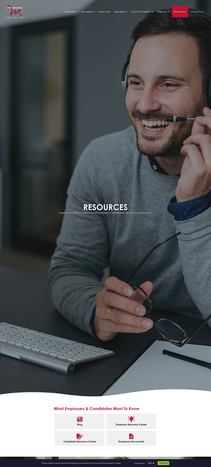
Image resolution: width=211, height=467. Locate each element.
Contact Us (197, 12)
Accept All (163, 463)
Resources (181, 12)
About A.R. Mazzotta (143, 12)
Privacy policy (140, 463)
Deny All (151, 463)
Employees (164, 12)
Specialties (122, 12)
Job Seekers (89, 12)
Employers (72, 12)
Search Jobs (105, 12)
